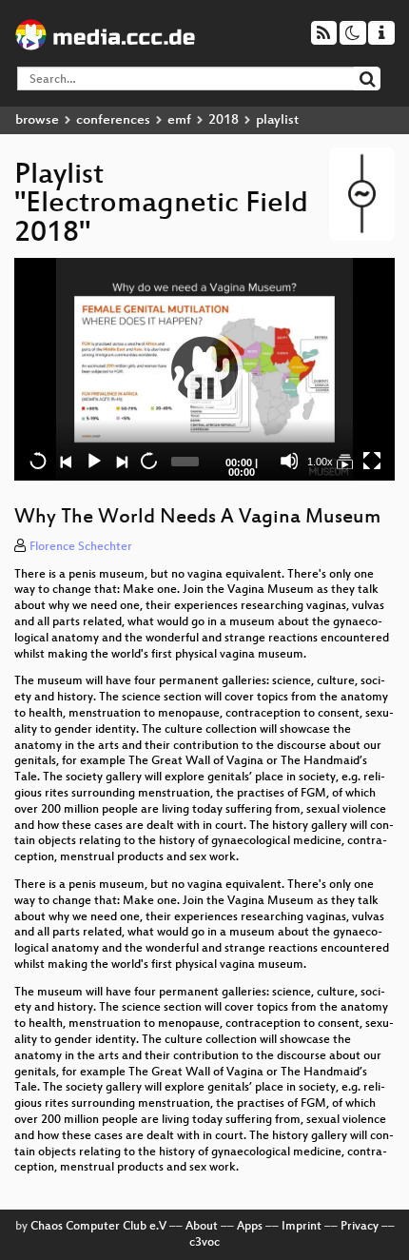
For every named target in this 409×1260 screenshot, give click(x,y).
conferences (113, 120)
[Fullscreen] (371, 460)
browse (37, 120)
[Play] (204, 369)
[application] (204, 369)
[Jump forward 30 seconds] (148, 460)
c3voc (204, 1243)
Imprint (301, 1226)
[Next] (120, 460)
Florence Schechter (80, 547)
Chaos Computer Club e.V (98, 1226)
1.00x (320, 461)
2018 (223, 120)
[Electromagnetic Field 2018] (344, 460)
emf (179, 120)
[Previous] (65, 460)
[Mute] (289, 460)
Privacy (360, 1226)
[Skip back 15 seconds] (38, 460)
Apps (250, 1226)
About (201, 1226)
